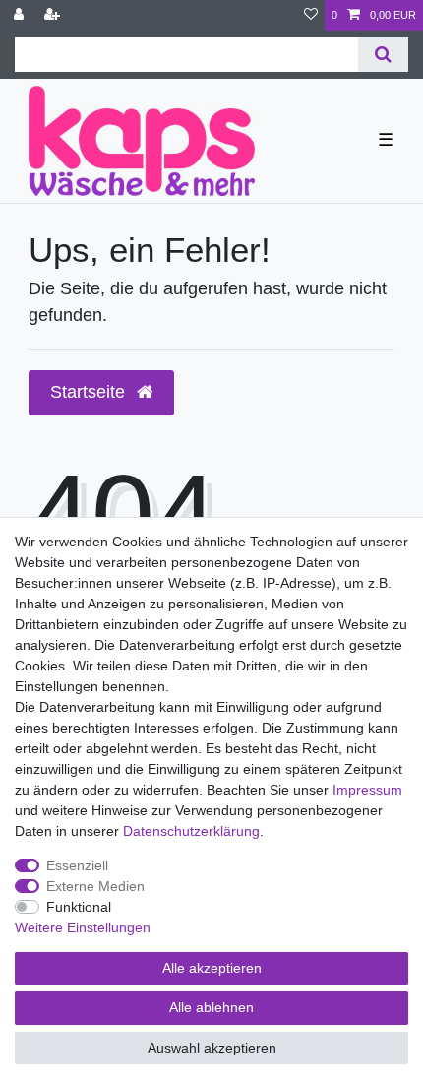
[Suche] (383, 54)
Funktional (78, 907)
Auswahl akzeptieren (212, 1047)
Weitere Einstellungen (83, 927)
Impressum (367, 790)
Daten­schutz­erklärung (191, 831)
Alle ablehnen (211, 1007)
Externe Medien (95, 886)
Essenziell (77, 865)
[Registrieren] (54, 15)
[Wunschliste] (311, 15)
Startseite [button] (90, 392)
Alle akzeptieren (212, 968)
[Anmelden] (20, 15)
